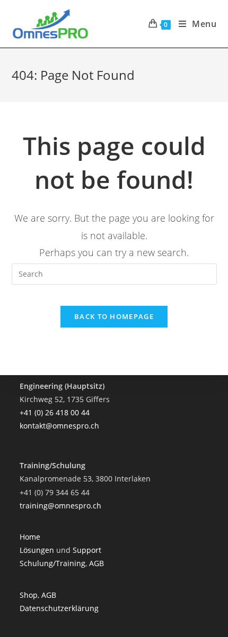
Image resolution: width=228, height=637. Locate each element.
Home (30, 537)
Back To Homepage (114, 316)
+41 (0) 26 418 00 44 (55, 412)
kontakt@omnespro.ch (59, 426)
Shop (29, 595)
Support (87, 550)
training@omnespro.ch (60, 506)
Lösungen (38, 550)
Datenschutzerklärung (59, 608)
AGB (96, 563)
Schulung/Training (52, 563)
